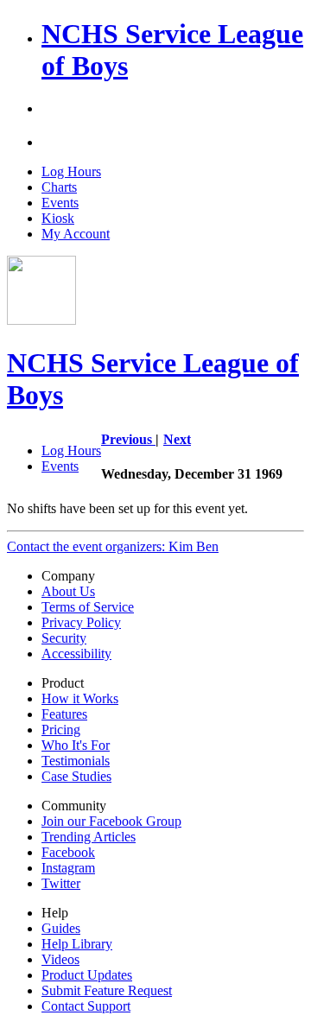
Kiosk (57, 218)
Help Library (76, 943)
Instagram (68, 867)
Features (64, 714)
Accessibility (76, 653)
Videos (60, 959)
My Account (75, 233)
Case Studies (76, 776)
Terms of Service (87, 607)
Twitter (60, 883)
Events (60, 202)
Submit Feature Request (106, 990)
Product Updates (86, 975)
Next (177, 439)
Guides (60, 928)
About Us (68, 591)
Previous (128, 439)
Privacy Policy (81, 622)
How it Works (79, 698)
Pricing (60, 729)
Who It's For (75, 745)
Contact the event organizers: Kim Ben (113, 546)
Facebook (68, 852)
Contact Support (85, 1006)
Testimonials (75, 760)
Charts (59, 187)
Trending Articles (88, 836)
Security (63, 638)
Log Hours (71, 171)
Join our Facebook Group (111, 821)
